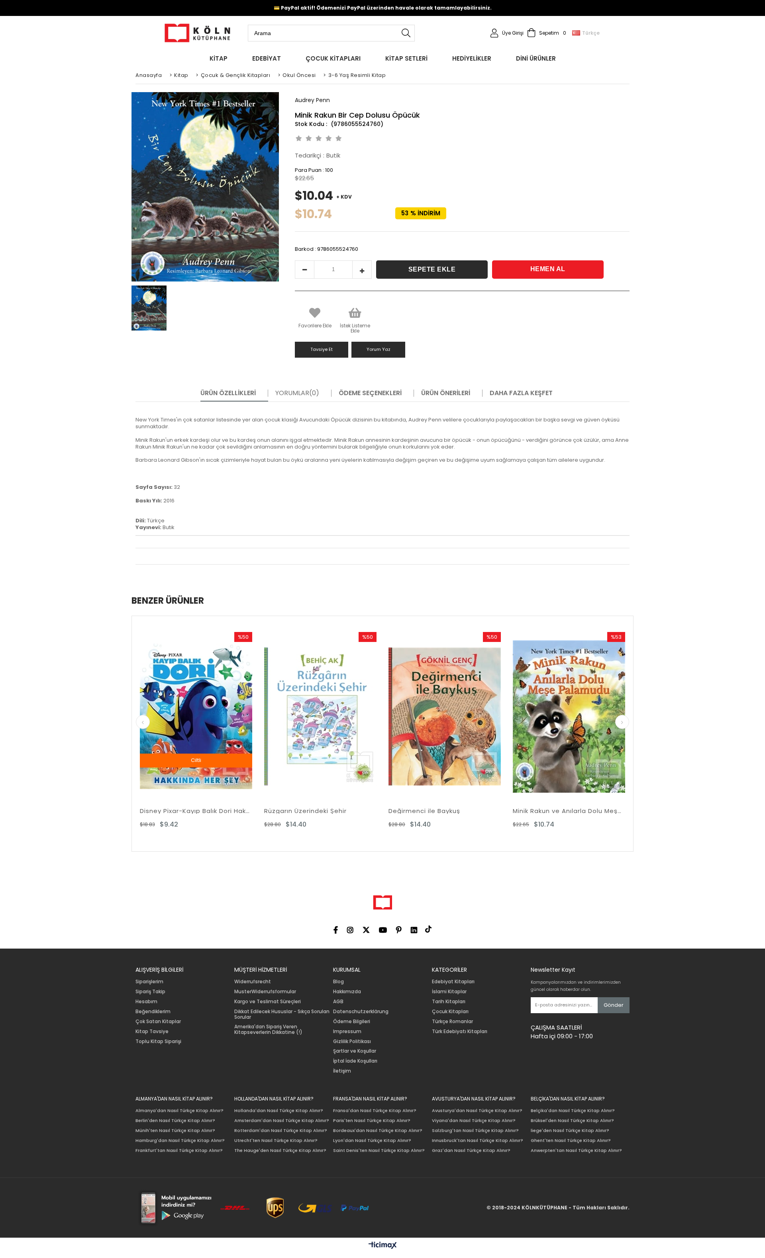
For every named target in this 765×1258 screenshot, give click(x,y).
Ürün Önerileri (445, 393)
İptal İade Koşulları (355, 1061)
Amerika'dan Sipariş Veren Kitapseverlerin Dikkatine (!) (268, 1029)
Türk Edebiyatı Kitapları (459, 1031)
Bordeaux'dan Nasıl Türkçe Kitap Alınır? (377, 1130)
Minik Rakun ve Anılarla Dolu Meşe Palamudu (449, 811)
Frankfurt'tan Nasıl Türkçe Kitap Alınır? (179, 1150)
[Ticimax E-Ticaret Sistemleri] (383, 1246)
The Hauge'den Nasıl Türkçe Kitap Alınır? (280, 1150)
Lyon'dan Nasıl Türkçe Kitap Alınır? (372, 1140)
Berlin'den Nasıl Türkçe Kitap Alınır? (175, 1120)
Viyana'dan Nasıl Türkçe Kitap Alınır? (474, 1120)
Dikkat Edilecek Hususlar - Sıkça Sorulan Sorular (282, 1014)
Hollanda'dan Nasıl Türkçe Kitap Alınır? (278, 1110)
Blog (338, 981)
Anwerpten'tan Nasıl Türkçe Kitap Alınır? (576, 1150)
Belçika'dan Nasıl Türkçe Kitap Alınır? (573, 1110)
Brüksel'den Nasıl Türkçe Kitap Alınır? (572, 1120)
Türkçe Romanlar (452, 1021)
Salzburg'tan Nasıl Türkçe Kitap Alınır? (475, 1130)
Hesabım (146, 1001)
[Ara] (406, 33)
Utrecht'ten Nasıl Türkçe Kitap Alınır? (276, 1140)
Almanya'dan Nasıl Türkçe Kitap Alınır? (179, 1110)
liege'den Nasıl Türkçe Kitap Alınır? (570, 1130)
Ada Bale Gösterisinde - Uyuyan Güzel (574, 811)
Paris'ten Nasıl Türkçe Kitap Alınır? (371, 1120)
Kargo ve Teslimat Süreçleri (267, 1001)
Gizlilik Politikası (352, 1041)
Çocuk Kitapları (450, 1011)
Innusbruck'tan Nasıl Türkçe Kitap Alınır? (477, 1140)
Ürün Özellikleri (228, 393)
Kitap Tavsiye (152, 1031)
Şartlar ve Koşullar (354, 1051)
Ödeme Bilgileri (351, 1021)
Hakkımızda (347, 991)
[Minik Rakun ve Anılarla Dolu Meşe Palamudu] (449, 716)
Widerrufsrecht (252, 981)
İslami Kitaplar (449, 991)
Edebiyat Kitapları (453, 981)
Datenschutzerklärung (360, 1011)
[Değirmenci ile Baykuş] (325, 716)
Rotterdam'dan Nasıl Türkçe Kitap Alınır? (280, 1130)
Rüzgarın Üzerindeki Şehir (186, 811)
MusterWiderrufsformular (265, 991)
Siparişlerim (149, 981)
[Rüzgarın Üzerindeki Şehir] (201, 716)
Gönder (614, 1005)
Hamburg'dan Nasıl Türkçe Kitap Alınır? (180, 1140)
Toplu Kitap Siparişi (158, 1041)
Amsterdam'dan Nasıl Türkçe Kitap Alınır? (281, 1120)
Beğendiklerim (153, 1011)
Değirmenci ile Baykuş (305, 811)
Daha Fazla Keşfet (521, 393)
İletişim (342, 1071)
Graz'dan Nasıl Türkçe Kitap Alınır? (471, 1150)
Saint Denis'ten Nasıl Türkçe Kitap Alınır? (379, 1150)
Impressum (347, 1031)
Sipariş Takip (150, 991)
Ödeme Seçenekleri (370, 393)
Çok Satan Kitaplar (158, 1021)
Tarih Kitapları (448, 1001)
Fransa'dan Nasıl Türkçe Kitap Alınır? (374, 1110)
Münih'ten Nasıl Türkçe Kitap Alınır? (175, 1130)
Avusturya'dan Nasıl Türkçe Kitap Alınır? (477, 1110)
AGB (338, 1001)
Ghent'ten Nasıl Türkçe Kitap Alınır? (571, 1140)
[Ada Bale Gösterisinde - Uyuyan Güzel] (574, 716)
